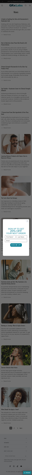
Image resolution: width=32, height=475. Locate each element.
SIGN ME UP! (16, 245)
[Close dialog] (27, 221)
